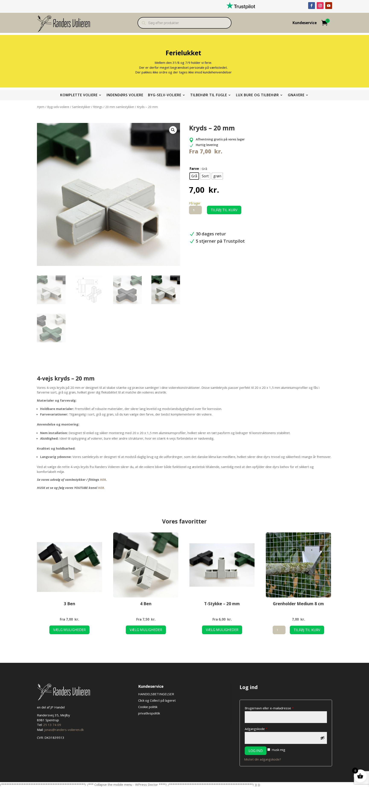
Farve (194, 168)
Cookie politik (147, 707)
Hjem (40, 107)
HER (103, 479)
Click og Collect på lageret (157, 700)
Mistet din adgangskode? (262, 759)
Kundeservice (304, 23)
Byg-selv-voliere (164, 95)
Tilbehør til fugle (208, 95)
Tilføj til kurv (224, 210)
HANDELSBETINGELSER (156, 694)
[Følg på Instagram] (320, 5)
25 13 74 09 (52, 725)
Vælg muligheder (69, 629)
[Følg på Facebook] (311, 5)
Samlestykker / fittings (87, 107)
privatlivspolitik (149, 713)
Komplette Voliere (79, 95)
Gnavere (296, 95)
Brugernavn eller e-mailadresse (276, 708)
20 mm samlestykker (119, 107)
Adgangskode (263, 728)
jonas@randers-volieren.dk (64, 729)
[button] (173, 130)
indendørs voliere (125, 95)
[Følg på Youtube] (328, 5)
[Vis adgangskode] (322, 738)
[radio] (194, 176)
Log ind (256, 750)
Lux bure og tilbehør (257, 95)
